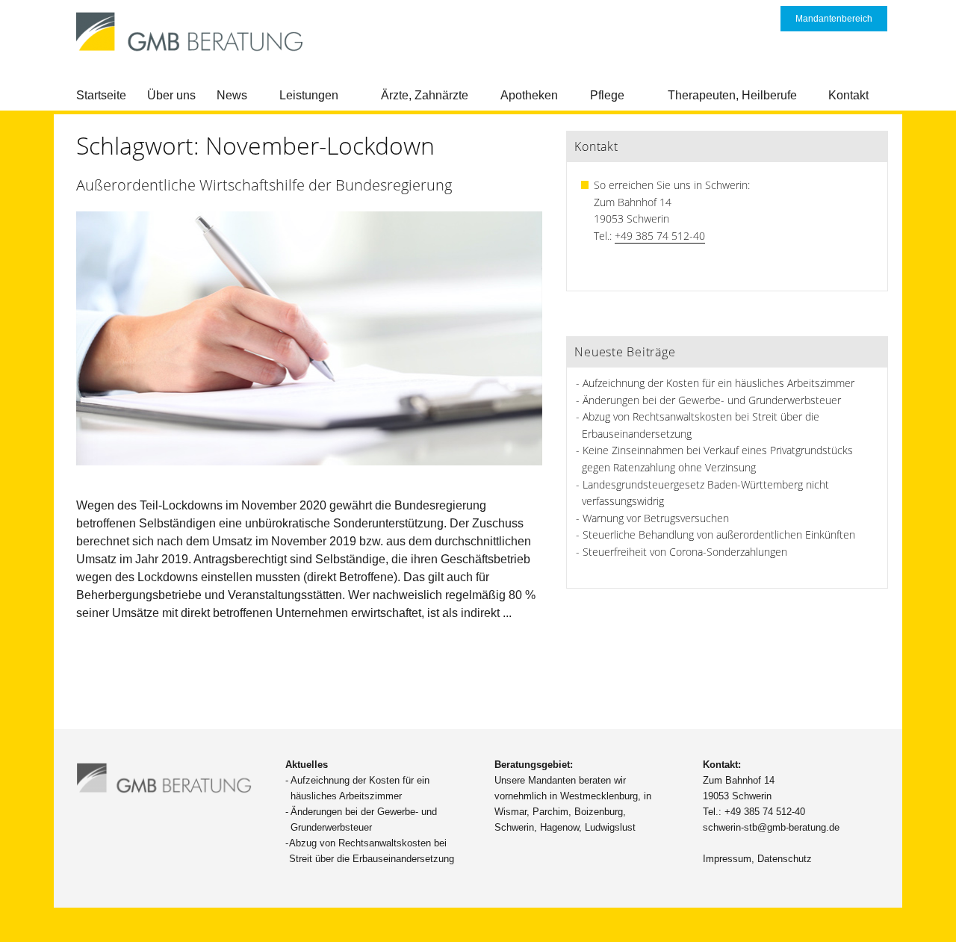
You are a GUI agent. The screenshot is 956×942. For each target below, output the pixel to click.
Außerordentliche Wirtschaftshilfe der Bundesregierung (264, 185)
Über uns (171, 95)
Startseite (101, 95)
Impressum (727, 858)
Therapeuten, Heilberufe (732, 95)
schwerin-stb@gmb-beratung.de (771, 827)
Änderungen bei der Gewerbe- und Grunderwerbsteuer (712, 400)
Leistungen (308, 95)
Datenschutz (784, 858)
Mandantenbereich (833, 18)
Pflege (607, 95)
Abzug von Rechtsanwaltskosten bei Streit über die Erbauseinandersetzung (371, 850)
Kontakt (848, 95)
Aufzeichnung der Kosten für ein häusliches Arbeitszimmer (718, 383)
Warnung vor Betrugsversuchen (656, 518)
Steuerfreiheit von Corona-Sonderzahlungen (685, 552)
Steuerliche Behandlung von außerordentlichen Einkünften (719, 534)
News (232, 95)
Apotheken (529, 95)
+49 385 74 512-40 (660, 236)
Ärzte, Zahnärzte (424, 95)
